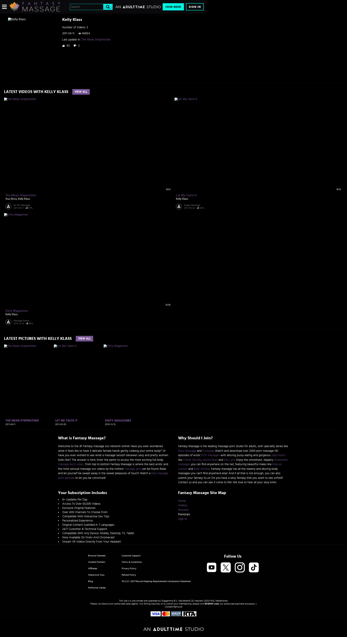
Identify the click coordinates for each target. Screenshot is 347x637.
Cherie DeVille (192, 459)
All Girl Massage (21, 205)
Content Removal (173, 607)
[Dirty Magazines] (128, 381)
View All (81, 91)
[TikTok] (254, 567)
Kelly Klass (24, 198)
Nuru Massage (187, 450)
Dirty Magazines (16, 310)
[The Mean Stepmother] (28, 381)
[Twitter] (226, 567)
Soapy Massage (192, 205)
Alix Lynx (229, 459)
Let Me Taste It (186, 195)
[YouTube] (212, 567)
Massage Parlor (21, 320)
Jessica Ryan (210, 459)
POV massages (210, 455)
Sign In (195, 6)
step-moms (278, 455)
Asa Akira (11, 198)
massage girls (132, 468)
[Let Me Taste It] (78, 381)
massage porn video (70, 464)
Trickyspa (208, 450)
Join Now (173, 6)
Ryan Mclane (202, 468)
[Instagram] (240, 567)
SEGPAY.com (212, 604)
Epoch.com (108, 604)
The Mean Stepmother (96, 39)
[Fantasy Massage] (34, 6)
